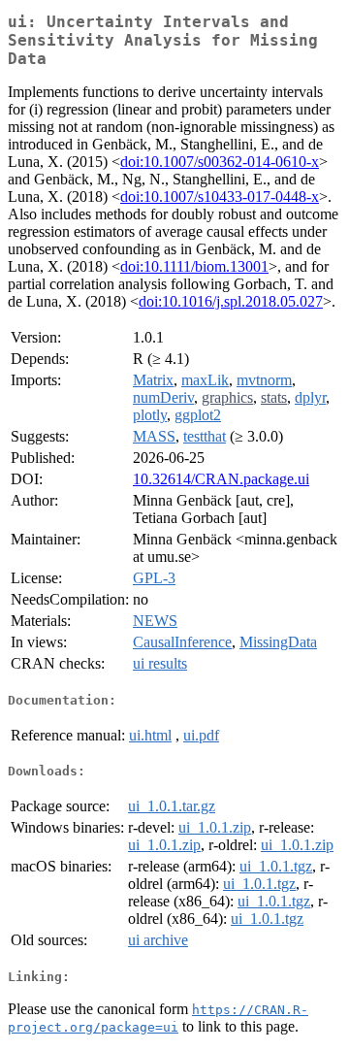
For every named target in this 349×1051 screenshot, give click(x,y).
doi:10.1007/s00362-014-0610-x (219, 161)
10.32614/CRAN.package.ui (221, 479)
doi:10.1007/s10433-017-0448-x (219, 196)
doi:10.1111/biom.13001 (194, 266)
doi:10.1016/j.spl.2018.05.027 (231, 301)
